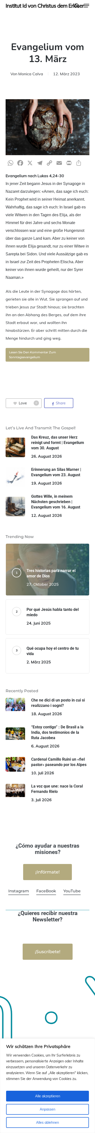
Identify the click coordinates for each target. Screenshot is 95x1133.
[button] (86, 5)
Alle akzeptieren (47, 1096)
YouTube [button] (72, 891)
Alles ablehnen (47, 1122)
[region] (47, 1085)
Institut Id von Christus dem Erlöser (45, 5)
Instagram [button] (18, 891)
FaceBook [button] (46, 891)
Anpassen (47, 1109)
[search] (76, 5)
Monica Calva (30, 73)
